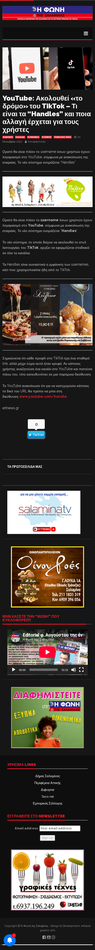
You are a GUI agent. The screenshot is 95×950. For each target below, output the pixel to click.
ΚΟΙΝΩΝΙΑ (33, 137)
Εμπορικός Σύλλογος (47, 803)
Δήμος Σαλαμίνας (47, 776)
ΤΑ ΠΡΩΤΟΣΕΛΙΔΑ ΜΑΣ (24, 467)
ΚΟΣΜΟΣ (46, 137)
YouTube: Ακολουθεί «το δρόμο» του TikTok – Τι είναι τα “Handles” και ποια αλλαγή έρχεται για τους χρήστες (46, 114)
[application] (47, 652)
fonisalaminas (37, 141)
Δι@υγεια (47, 790)
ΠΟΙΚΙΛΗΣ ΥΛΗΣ (62, 137)
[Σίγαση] (73, 669)
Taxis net (47, 796)
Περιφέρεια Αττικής (47, 783)
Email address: (27, 828)
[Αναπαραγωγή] (13, 669)
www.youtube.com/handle (43, 396)
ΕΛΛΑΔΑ (20, 137)
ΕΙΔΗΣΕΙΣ (8, 137)
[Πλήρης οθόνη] (81, 669)
